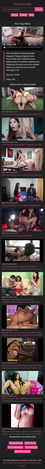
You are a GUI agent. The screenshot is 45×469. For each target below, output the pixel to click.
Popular (23, 15)
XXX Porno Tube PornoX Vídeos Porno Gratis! (22, 463)
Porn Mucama (31, 447)
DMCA (22, 466)
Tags (31, 15)
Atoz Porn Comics (22, 451)
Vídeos (14, 15)
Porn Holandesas (15, 447)
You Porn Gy (30, 443)
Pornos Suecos (16, 443)
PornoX (22, 4)
